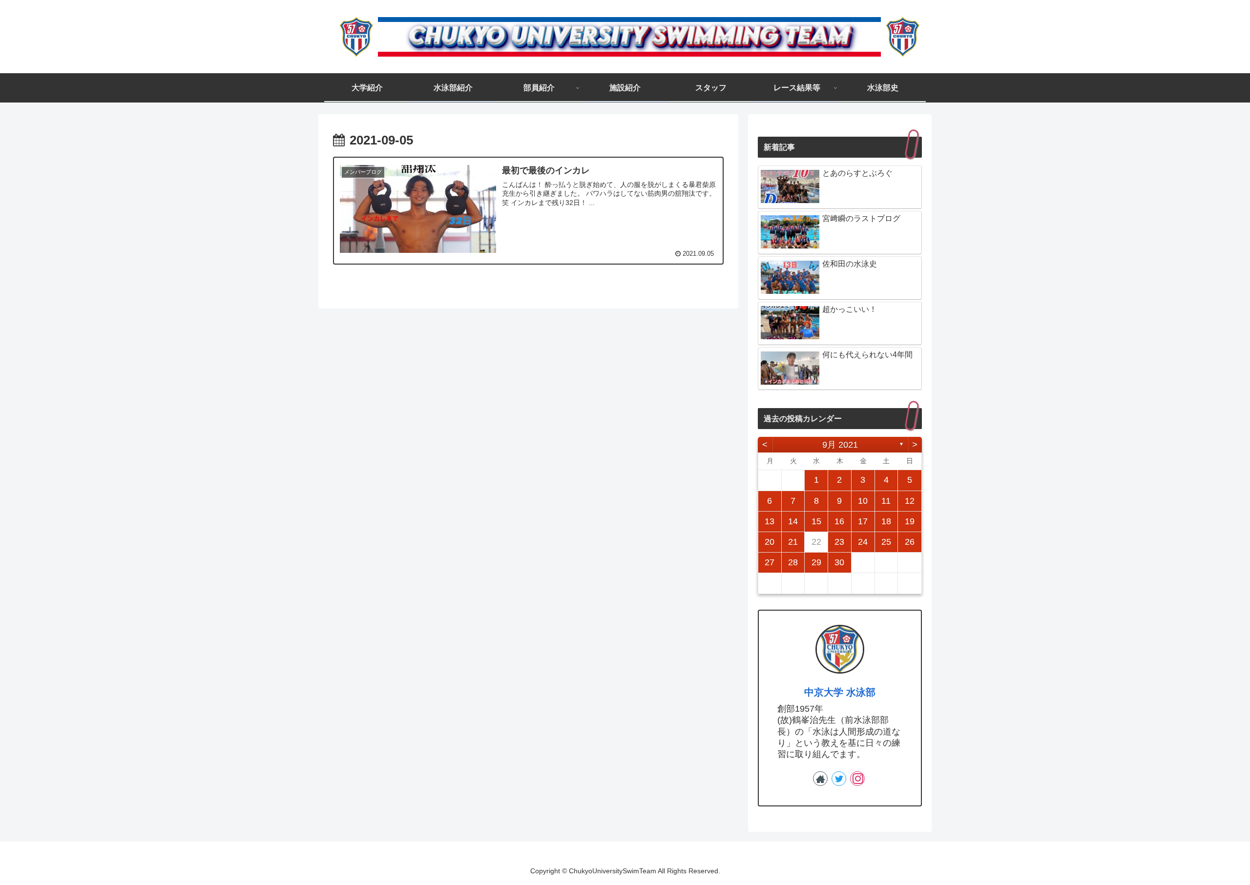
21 (793, 542)
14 (793, 521)
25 (886, 542)
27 (769, 562)
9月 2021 (840, 445)
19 (910, 521)
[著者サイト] (820, 778)
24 (863, 542)
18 (886, 521)
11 (886, 501)
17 (863, 521)
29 (816, 562)
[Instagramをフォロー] (857, 778)
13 (769, 521)
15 (816, 521)
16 (839, 521)
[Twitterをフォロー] (839, 778)
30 (839, 562)
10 (863, 501)
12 (910, 501)
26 (910, 542)
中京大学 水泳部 (839, 692)
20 (769, 542)
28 (793, 562)
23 (839, 542)
